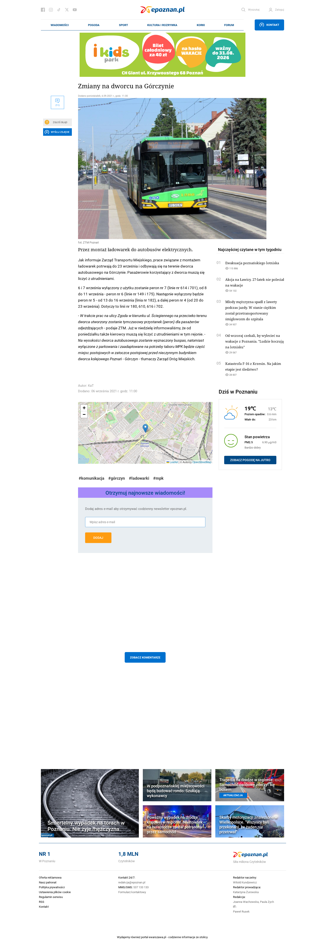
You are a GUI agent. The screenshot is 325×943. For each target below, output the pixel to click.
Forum (229, 25)
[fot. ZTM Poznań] (145, 168)
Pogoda (93, 25)
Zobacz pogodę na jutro (250, 460)
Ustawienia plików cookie (55, 892)
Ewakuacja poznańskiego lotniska (252, 263)
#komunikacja (91, 478)
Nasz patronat (47, 882)
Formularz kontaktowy (132, 892)
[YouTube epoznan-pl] (75, 10)
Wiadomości (60, 25)
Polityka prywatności (52, 887)
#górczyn (116, 478)
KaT (91, 385)
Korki (201, 25)
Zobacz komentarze (145, 657)
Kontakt (272, 24)
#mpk (158, 478)
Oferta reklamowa (50, 877)
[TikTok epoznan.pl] (59, 10)
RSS (41, 901)
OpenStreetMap (201, 462)
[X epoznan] (67, 10)
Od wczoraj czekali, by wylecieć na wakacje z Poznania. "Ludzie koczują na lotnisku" (254, 341)
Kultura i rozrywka (162, 25)
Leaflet (173, 462)
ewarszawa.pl (157, 937)
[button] (145, 428)
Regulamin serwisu (51, 897)
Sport (123, 25)
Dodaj (98, 538)
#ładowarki (139, 478)
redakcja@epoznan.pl (131, 882)
